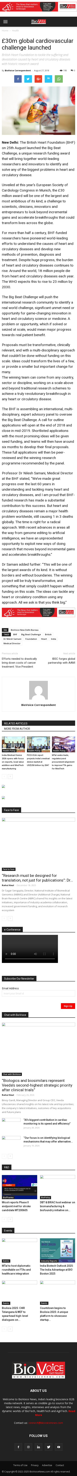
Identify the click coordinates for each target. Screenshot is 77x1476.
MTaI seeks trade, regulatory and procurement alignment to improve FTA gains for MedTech (63, 762)
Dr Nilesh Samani (12, 638)
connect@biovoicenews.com (45, 1423)
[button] (60, 32)
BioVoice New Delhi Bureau (24, 629)
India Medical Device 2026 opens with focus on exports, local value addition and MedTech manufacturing (13, 762)
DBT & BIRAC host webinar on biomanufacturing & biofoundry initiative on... (57, 1206)
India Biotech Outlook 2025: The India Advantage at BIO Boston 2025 (56, 1269)
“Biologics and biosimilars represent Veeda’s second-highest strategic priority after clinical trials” (37, 1085)
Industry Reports (49, 1261)
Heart (44, 638)
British (48, 634)
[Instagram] (28, 1447)
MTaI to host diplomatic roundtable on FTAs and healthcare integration (16, 1269)
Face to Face (8, 869)
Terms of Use (20, 1465)
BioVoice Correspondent (18, 70)
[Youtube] (58, 1447)
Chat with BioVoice (12, 1074)
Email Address (10, 988)
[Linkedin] (38, 1447)
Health (15, 30)
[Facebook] (18, 1447)
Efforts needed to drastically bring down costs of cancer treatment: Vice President (19, 662)
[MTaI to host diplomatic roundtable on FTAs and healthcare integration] (19, 1250)
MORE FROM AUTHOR (17, 728)
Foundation (31, 638)
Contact (60, 1465)
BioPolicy (45, 1197)
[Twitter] (48, 1447)
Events (6, 1261)
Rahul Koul (8, 885)
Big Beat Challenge (31, 634)
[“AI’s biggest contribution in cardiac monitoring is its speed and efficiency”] (11, 1124)
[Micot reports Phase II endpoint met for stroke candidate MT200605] (19, 1187)
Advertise (47, 1465)
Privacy (34, 1465)
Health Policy (9, 750)
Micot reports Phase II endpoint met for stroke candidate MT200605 (16, 1206)
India (53, 638)
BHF (15, 634)
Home (5, 30)
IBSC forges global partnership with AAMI (61, 660)
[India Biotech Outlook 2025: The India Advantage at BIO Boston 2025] (57, 1250)
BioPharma (8, 1197)
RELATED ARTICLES (15, 723)
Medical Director (12, 643)
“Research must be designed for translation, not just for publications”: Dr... (37, 877)
